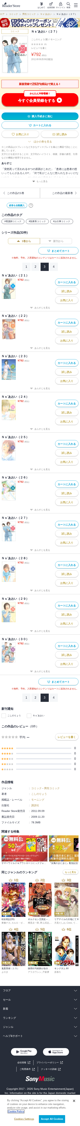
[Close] (74, 1101)
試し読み (62, 134)
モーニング (56, 39)
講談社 (35, 805)
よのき (4, 972)
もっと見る (42, 181)
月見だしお (59, 923)
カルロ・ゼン (18, 923)
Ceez (69, 923)
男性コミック (29, 14)
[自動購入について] (31, 205)
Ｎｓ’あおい (46, 14)
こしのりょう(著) (39, 39)
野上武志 (44, 923)
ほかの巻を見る (43, 141)
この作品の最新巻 (62, 193)
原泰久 (57, 972)
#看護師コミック (12, 221)
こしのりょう (14, 715)
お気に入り (22, 134)
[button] (51, 1069)
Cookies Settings (24, 1119)
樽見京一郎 (33, 923)
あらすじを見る (42, 307)
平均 (22, 737)
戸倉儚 (45, 972)
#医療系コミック (37, 221)
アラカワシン (34, 972)
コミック (13, 14)
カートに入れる (42, 125)
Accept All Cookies (52, 1119)
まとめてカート (61, 250)
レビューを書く (39, 48)
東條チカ (5, 923)
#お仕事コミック (61, 221)
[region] (40, 1110)
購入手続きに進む (42, 116)
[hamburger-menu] (75, 5)
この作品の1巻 (15, 193)
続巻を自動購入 (17, 205)
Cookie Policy (16, 1111)
